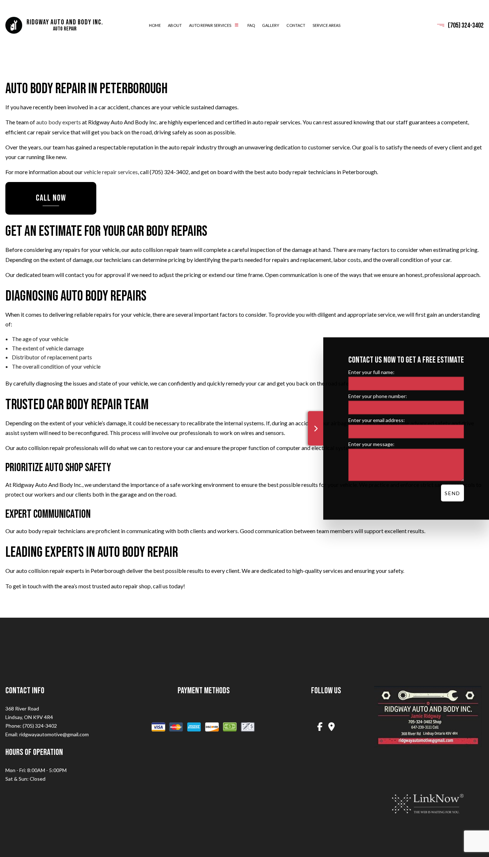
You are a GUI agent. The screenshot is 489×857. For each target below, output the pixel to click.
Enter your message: (371, 444)
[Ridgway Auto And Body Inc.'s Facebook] (320, 728)
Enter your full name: (371, 372)
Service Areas (326, 25)
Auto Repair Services (210, 25)
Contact (295, 25)
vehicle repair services (111, 172)
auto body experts (58, 122)
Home (155, 25)
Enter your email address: (376, 420)
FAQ (251, 25)
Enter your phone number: (377, 396)
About (175, 25)
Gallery (270, 25)
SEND (452, 493)
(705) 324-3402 (466, 25)
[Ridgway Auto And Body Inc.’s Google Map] (332, 728)
